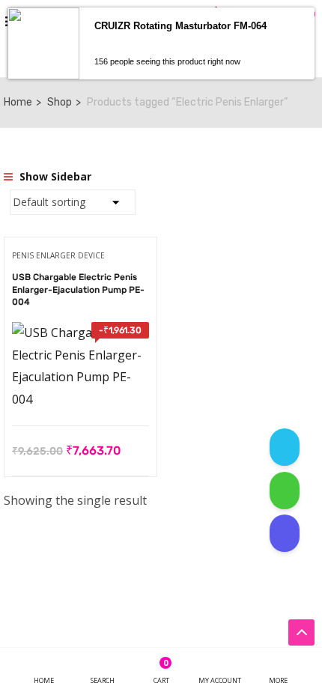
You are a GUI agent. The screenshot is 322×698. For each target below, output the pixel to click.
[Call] (285, 533)
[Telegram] (285, 447)
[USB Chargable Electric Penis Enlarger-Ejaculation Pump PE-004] (80, 332)
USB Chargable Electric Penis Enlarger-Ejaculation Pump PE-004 (78, 290)
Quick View (80, 388)
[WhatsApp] (285, 490)
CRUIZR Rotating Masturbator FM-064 (180, 25)
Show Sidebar (53, 176)
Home (18, 102)
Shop (59, 102)
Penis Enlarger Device (58, 255)
